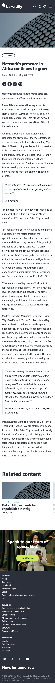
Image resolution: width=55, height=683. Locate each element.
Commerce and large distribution (16, 608)
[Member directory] (44, 6)
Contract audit (8, 582)
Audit (4, 579)
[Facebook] (19, 659)
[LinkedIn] (4, 659)
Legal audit (6, 585)
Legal (4, 592)
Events (5, 641)
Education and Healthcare (13, 611)
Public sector (7, 621)
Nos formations (8, 644)
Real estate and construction (14, 625)
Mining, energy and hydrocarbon (15, 618)
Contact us (27, 558)
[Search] (40, 7)
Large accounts (8, 615)
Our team (6, 651)
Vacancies (6, 647)
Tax (3, 598)
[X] (12, 659)
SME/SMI (6, 628)
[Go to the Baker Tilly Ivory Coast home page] (12, 7)
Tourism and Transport (11, 631)
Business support (9, 589)
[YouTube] (27, 659)
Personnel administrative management (18, 595)
